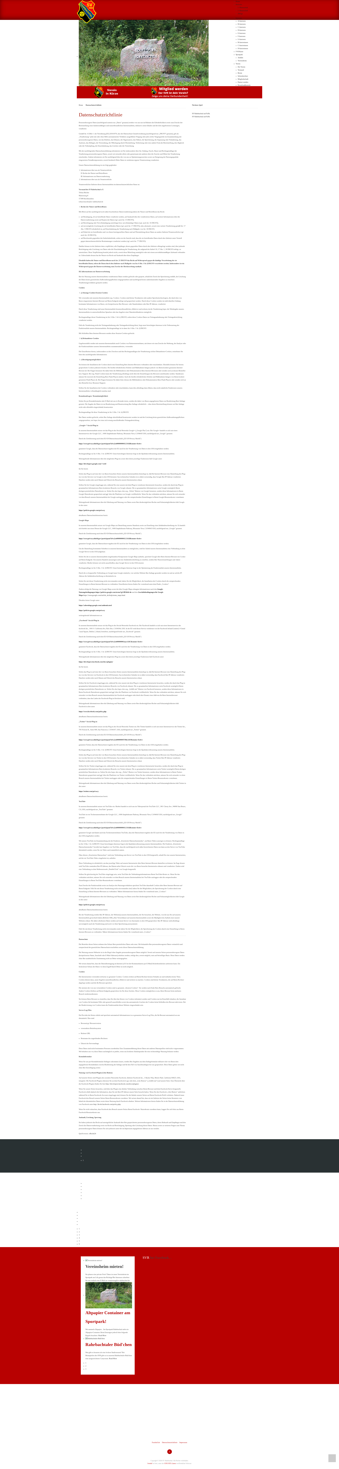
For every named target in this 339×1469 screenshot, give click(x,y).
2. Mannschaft (243, 11)
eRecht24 (92, 1134)
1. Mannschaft (243, 7)
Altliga (240, 14)
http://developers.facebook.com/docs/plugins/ (122, 1084)
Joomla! (149, 1463)
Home (81, 105)
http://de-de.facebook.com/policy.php (107, 1104)
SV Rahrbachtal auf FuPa (201, 114)
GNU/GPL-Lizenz (170, 1463)
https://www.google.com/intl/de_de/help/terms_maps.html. (104, 595)
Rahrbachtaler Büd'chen (108, 1344)
